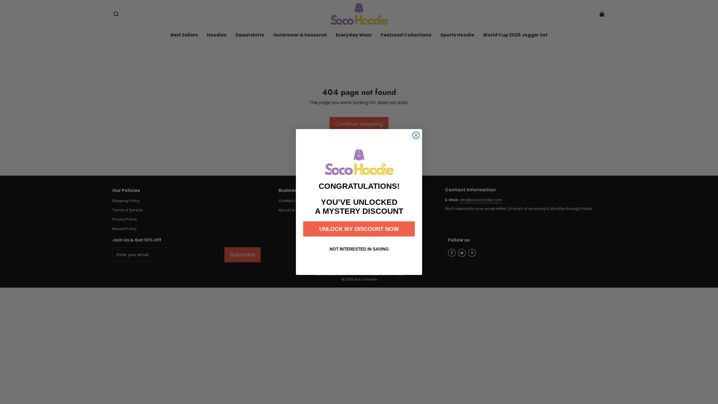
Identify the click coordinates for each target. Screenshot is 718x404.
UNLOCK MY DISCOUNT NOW (359, 229)
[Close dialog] (416, 135)
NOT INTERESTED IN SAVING (359, 249)
